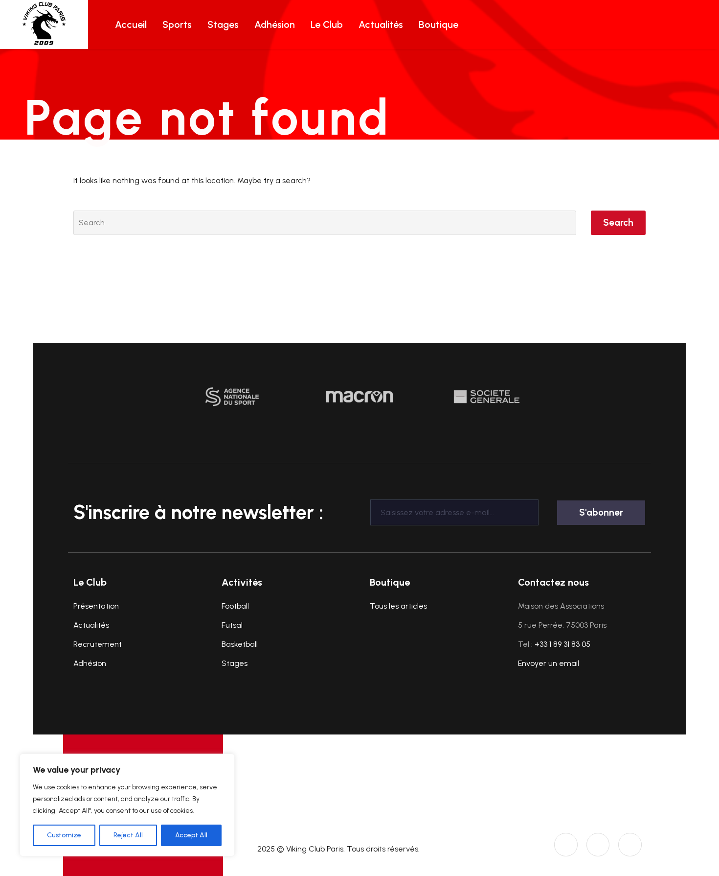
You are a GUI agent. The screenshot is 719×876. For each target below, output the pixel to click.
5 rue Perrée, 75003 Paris (562, 625)
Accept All (191, 835)
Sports (177, 24)
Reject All (128, 835)
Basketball (240, 644)
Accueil (131, 24)
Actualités (381, 24)
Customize (64, 835)
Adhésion (274, 24)
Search (618, 222)
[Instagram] (566, 844)
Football (235, 606)
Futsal (232, 625)
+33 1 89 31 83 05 (562, 644)
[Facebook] (630, 844)
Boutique (438, 24)
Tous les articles (398, 606)
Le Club (327, 24)
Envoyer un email (548, 663)
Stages (223, 24)
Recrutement (97, 644)
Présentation (96, 606)
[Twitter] (598, 844)
